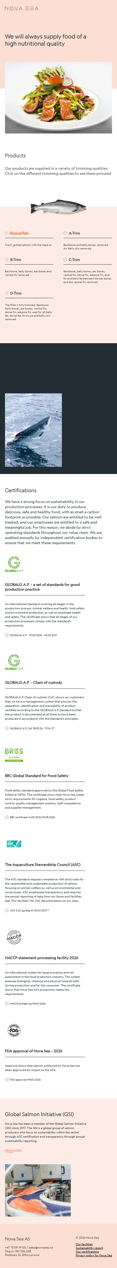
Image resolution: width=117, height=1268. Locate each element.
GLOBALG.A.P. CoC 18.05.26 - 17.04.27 (32, 728)
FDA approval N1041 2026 (25, 1079)
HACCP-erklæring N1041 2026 (28, 1003)
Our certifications (87, 1251)
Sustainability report (89, 1248)
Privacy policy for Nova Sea (94, 1255)
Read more (13, 1150)
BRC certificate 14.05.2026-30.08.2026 (32, 817)
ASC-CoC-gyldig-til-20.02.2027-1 (29, 910)
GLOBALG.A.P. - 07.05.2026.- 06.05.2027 (33, 635)
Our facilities (84, 1244)
